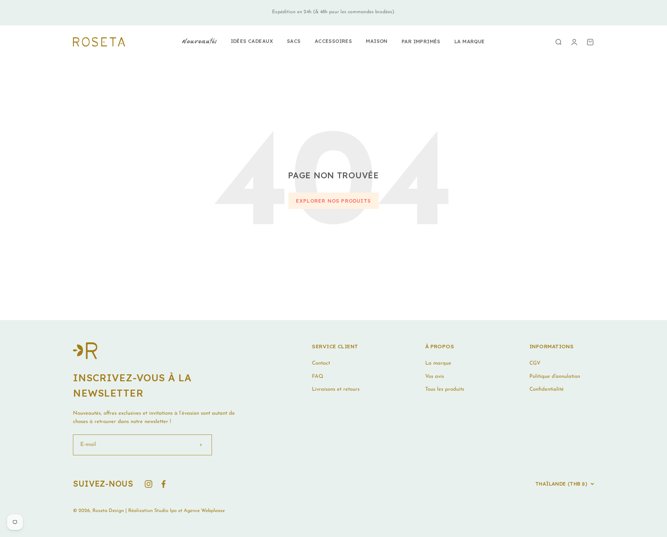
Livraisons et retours (336, 389)
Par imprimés (421, 41)
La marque (469, 41)
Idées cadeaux (252, 41)
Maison (377, 41)
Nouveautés (199, 41)
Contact (321, 363)
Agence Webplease (204, 510)
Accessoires (333, 41)
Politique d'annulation (554, 376)
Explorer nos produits (333, 201)
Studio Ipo (165, 510)
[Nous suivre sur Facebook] (163, 484)
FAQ (317, 376)
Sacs (294, 41)
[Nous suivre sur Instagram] (148, 484)
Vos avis (434, 376)
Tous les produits (444, 389)
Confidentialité (546, 389)
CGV (535, 363)
